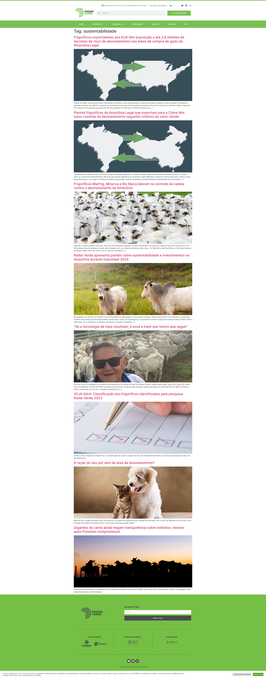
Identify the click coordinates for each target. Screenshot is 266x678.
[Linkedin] (186, 5)
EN (171, 6)
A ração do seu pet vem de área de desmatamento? (114, 463)
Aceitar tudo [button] (258, 674)
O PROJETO (96, 24)
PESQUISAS (116, 24)
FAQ (185, 24)
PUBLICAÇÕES (137, 24)
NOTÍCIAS (155, 24)
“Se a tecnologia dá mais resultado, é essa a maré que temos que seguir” (131, 327)
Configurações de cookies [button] (242, 674)
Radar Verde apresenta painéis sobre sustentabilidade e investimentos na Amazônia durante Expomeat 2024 (131, 257)
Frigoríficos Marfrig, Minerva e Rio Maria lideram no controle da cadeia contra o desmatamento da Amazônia (129, 186)
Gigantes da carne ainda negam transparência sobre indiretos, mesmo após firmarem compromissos (129, 530)
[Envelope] (182, 5)
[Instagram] (190, 5)
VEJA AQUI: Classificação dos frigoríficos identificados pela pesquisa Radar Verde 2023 (128, 396)
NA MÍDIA (171, 24)
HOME (81, 24)
